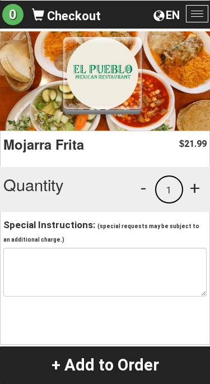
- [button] (143, 187)
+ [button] (195, 187)
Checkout (72, 16)
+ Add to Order (105, 364)
